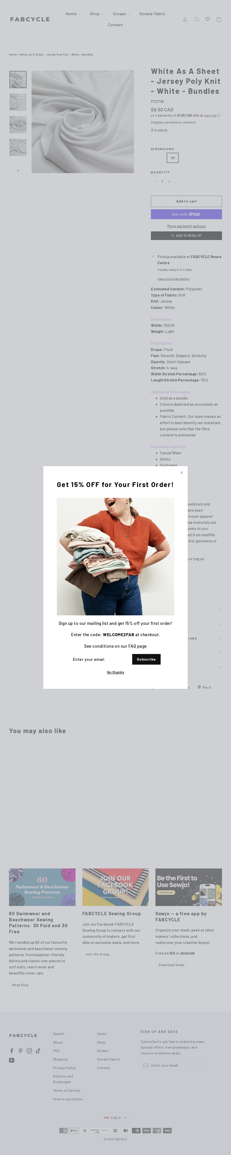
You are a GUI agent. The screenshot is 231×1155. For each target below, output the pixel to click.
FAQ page (137, 646)
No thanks (115, 672)
